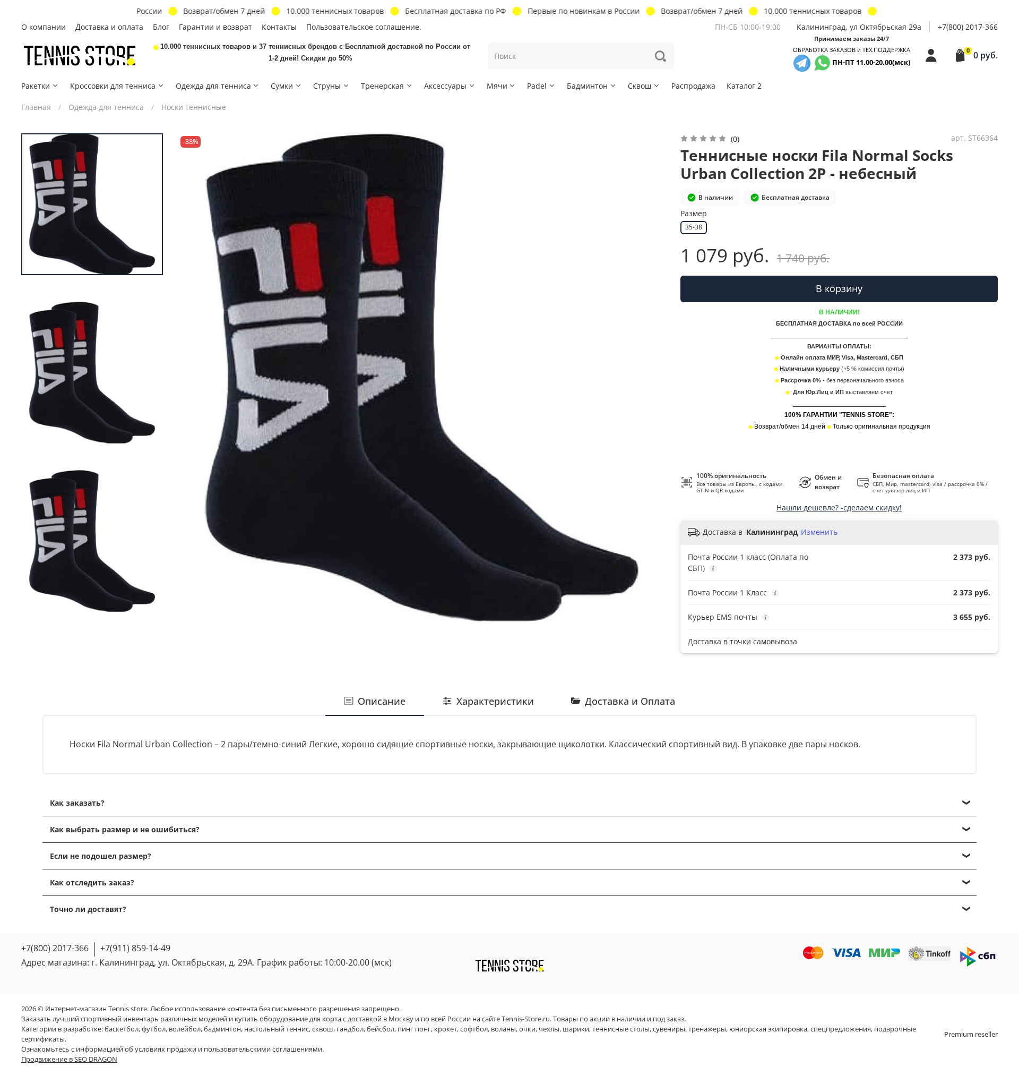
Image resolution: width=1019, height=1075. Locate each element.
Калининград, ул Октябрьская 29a (859, 27)
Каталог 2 (744, 86)
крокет (445, 1029)
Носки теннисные (193, 107)
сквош (322, 1029)
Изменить (819, 532)
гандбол (350, 1029)
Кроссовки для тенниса (113, 86)
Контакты (279, 27)
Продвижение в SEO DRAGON (69, 1059)
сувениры (669, 1029)
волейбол (185, 1029)
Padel (537, 86)
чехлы (549, 1029)
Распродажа (693, 86)
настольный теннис (276, 1029)
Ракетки (35, 86)
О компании (43, 27)
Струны (327, 86)
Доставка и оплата (109, 27)
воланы (503, 1029)
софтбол (474, 1029)
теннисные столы (621, 1029)
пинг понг (414, 1029)
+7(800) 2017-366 (968, 27)
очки (527, 1029)
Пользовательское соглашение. (363, 27)
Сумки (282, 86)
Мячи (497, 86)
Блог (161, 27)
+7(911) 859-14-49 (135, 948)
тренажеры (707, 1029)
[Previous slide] (196, 377)
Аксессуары (445, 86)
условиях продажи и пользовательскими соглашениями (228, 1049)
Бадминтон (587, 86)
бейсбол (380, 1029)
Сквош (639, 86)
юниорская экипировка (768, 1029)
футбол (154, 1029)
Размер (693, 213)
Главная (36, 107)
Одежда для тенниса (213, 86)
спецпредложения (840, 1029)
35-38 (693, 227)
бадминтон (222, 1029)
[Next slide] (647, 377)
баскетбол (122, 1029)
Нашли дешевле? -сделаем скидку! (839, 507)
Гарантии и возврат (215, 27)
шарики (576, 1029)
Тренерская (382, 86)
